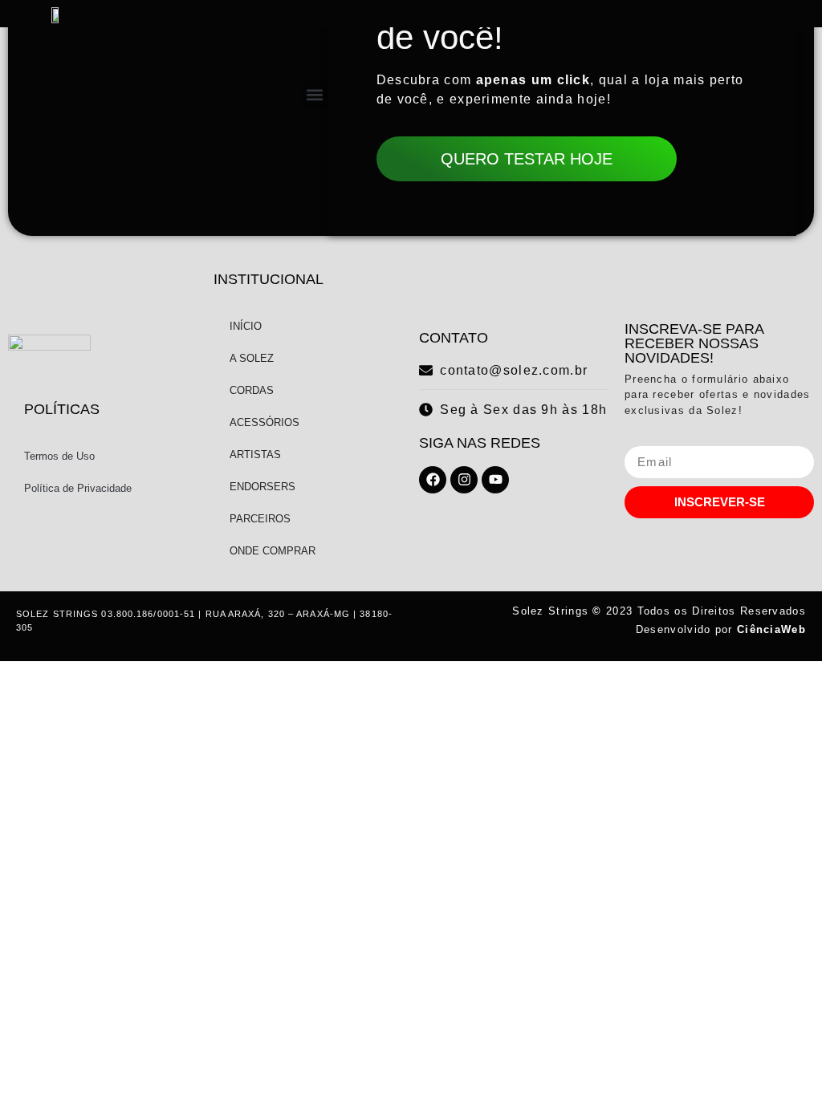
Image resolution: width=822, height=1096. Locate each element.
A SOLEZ (252, 358)
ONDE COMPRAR (272, 551)
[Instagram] (464, 479)
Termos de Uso (59, 456)
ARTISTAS (255, 455)
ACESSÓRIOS (264, 422)
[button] (315, 94)
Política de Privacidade (78, 488)
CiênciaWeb (771, 629)
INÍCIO (246, 326)
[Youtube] (495, 479)
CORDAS (252, 390)
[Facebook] (432, 479)
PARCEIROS (260, 519)
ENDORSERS (262, 487)
